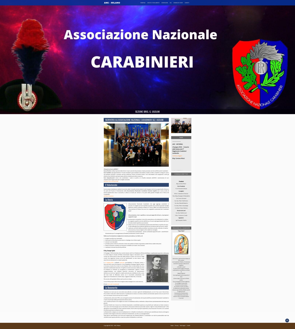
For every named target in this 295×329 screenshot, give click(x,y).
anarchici (122, 262)
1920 (112, 262)
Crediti (188, 325)
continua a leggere (177, 160)
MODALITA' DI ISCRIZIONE (111, 181)
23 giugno (108, 262)
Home (172, 325)
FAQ (171, 3)
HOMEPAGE (143, 3)
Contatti (187, 3)
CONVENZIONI (164, 3)
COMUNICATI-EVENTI (178, 3)
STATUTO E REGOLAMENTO (153, 3)
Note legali (182, 325)
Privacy (177, 325)
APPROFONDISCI (109, 196)
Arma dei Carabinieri (113, 284)
